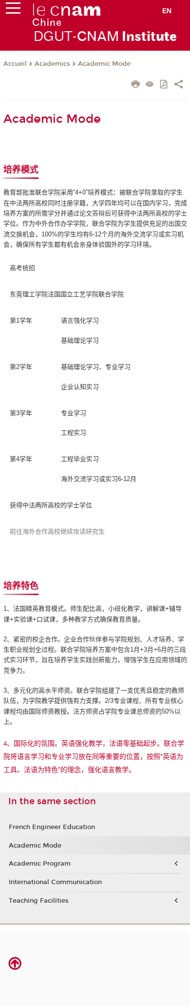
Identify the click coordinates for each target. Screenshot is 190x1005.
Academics (52, 64)
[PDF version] (164, 85)
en (166, 11)
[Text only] (150, 85)
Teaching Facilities (39, 901)
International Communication (55, 882)
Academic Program (40, 864)
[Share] (178, 85)
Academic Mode (104, 64)
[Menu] (13, 10)
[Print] (136, 85)
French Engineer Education (52, 827)
